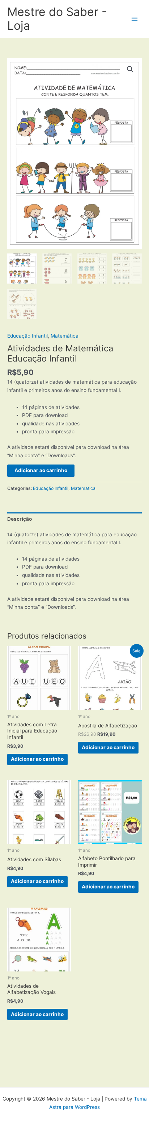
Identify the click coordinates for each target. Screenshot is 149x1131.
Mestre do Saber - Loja (57, 19)
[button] (130, 69)
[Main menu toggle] (135, 19)
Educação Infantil (27, 336)
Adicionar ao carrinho (40, 470)
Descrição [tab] (19, 519)
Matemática (64, 336)
